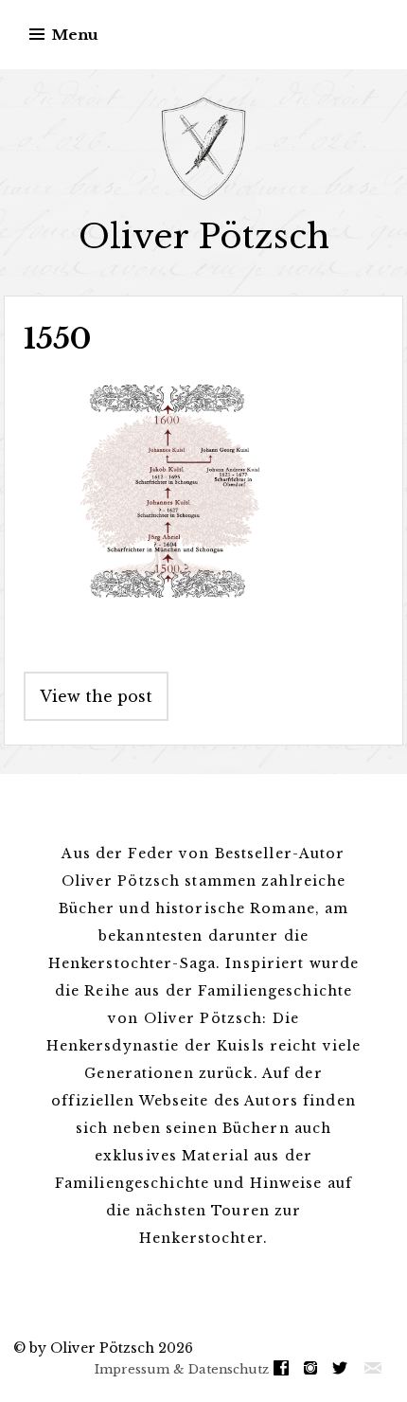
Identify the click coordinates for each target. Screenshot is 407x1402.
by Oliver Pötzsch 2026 (111, 1348)
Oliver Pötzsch (204, 236)
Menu (75, 35)
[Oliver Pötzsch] (203, 149)
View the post (96, 696)
